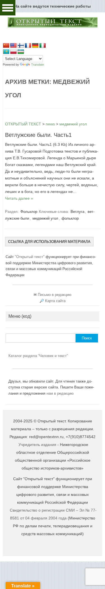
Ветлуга (77, 212)
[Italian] (42, 46)
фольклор (70, 218)
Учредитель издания (37, 444)
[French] (28, 46)
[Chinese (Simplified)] (6, 46)
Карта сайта (55, 301)
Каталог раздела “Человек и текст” (38, 356)
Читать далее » (19, 198)
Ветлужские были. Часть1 (38, 135)
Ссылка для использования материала (49, 242)
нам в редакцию (60, 393)
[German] (35, 46)
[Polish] (13, 52)
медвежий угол (45, 218)
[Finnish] (20, 46)
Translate (37, 64)
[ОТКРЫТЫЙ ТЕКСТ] (52, 26)
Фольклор (28, 212)
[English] (13, 46)
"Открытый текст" (30, 257)
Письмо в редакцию (54, 295)
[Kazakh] (6, 52)
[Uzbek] (20, 52)
